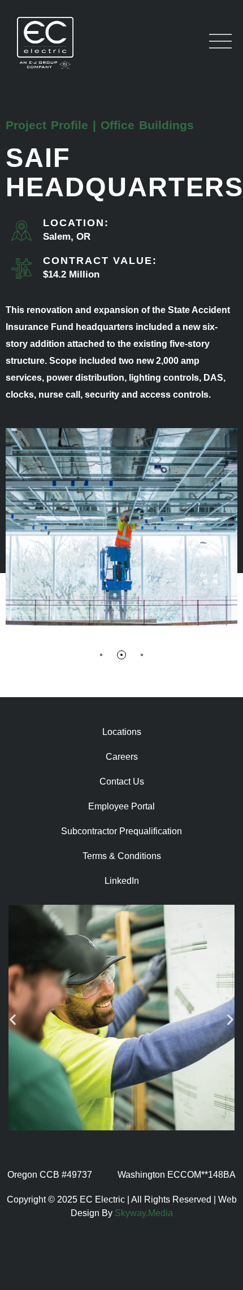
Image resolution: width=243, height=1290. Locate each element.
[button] (101, 656)
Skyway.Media (144, 1213)
